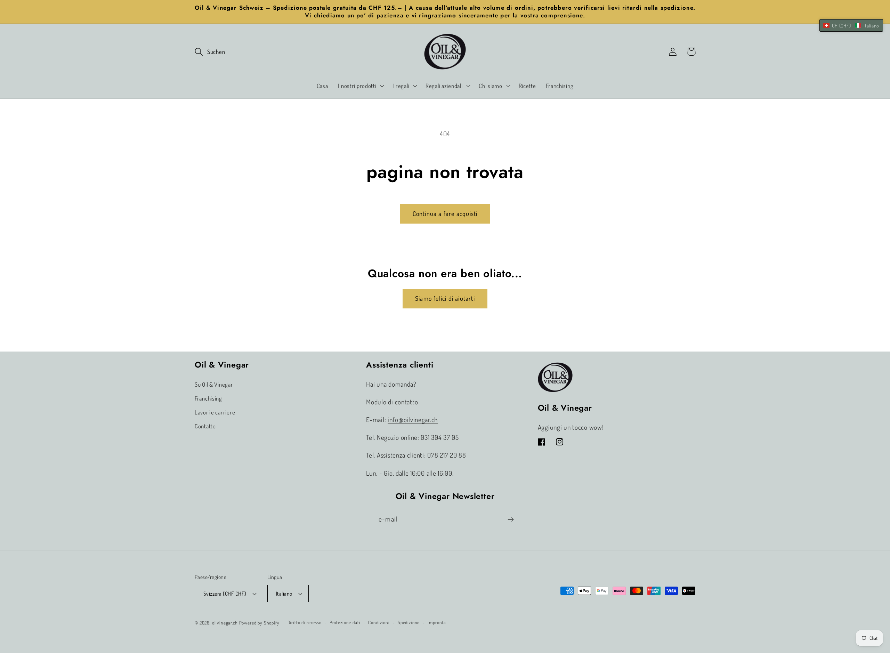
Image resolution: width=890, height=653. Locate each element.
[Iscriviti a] (510, 519)
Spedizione (409, 622)
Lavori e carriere (215, 412)
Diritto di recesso (305, 622)
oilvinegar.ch (225, 623)
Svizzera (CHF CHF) (224, 593)
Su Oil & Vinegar (214, 384)
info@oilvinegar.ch (413, 419)
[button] (210, 51)
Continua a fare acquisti (445, 213)
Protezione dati (345, 622)
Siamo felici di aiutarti (445, 298)
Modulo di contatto (392, 401)
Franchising (208, 398)
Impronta (437, 622)
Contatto (205, 426)
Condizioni (378, 622)
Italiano (284, 593)
